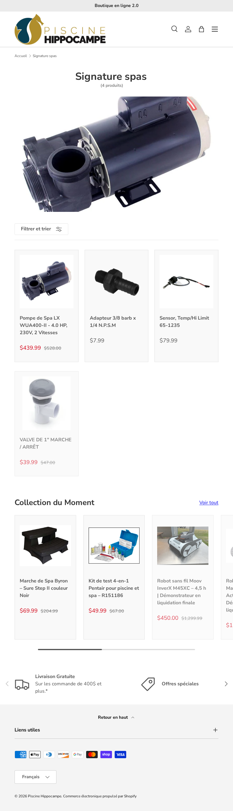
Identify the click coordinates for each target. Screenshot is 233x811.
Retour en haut (113, 717)
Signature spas (45, 56)
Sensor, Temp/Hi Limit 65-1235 (184, 322)
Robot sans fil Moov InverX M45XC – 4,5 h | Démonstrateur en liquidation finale (181, 592)
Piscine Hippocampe (44, 796)
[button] (201, 29)
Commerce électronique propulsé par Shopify (100, 796)
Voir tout (208, 502)
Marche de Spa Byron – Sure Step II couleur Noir (44, 588)
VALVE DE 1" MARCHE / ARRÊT (46, 443)
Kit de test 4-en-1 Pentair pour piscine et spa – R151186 (114, 588)
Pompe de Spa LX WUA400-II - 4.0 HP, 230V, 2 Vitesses (43, 325)
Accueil (21, 56)
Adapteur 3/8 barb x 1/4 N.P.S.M (113, 322)
